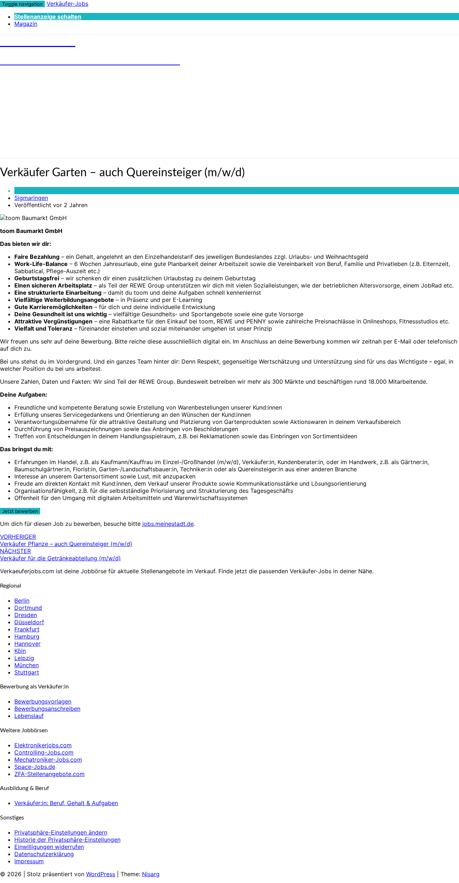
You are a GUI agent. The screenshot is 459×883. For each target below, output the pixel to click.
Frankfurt (26, 629)
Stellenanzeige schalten (47, 16)
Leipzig (24, 658)
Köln (20, 650)
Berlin (21, 600)
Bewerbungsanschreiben (47, 708)
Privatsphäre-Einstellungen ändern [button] (60, 832)
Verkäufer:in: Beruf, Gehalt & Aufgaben (66, 803)
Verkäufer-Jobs (67, 3)
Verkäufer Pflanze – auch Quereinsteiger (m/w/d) (66, 540)
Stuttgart (26, 672)
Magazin (25, 23)
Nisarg (151, 874)
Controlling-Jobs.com (44, 752)
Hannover (27, 643)
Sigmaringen (31, 197)
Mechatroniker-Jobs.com (48, 759)
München (26, 665)
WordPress (100, 874)
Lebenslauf (29, 715)
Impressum (29, 861)
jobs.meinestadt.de (168, 523)
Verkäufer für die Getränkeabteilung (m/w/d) (60, 554)
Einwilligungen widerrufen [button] (49, 846)
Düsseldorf (29, 622)
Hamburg (26, 636)
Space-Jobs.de (34, 766)
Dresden (25, 614)
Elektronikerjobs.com (43, 745)
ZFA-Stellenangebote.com (49, 773)
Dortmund (28, 607)
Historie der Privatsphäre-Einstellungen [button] (67, 839)
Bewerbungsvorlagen (42, 701)
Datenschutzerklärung (44, 854)
